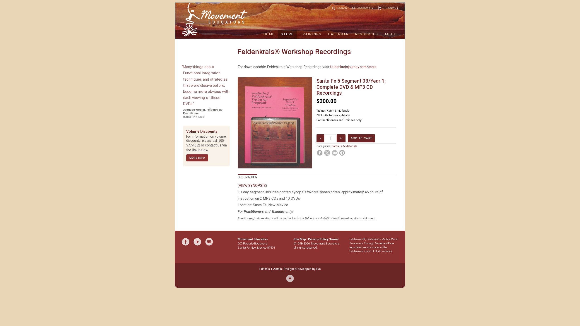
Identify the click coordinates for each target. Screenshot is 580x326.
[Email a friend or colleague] (209, 242)
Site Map (299, 239)
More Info (197, 157)
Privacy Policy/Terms (323, 239)
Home (269, 34)
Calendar (338, 34)
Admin (277, 269)
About (391, 34)
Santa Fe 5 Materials (344, 146)
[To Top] (290, 278)
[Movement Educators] (191, 19)
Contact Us (365, 8)
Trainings (310, 34)
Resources (366, 34)
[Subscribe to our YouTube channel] (197, 242)
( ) (390, 8)
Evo (318, 269)
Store (287, 34)
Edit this (264, 269)
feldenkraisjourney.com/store (353, 67)
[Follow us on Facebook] (185, 242)
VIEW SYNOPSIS (252, 185)
